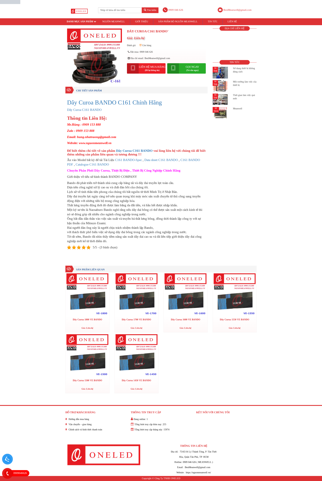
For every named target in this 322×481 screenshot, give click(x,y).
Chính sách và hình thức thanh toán (85, 429)
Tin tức (212, 21)
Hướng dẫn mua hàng (79, 419)
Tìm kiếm (151, 10)
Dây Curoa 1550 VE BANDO (234, 319)
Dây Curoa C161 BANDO (84, 110)
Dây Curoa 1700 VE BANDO (136, 319)
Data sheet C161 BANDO (161, 160)
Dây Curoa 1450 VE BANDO (136, 380)
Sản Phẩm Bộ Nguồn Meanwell (178, 21)
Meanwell (237, 108)
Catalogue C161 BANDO (92, 164)
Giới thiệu (141, 21)
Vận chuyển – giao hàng (80, 424)
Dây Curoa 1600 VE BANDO (185, 319)
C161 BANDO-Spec (128, 160)
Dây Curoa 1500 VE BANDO (87, 380)
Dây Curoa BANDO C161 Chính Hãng (114, 102)
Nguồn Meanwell (113, 21)
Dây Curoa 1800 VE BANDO (87, 319)
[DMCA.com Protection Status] (10, 2)
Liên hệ (232, 21)
